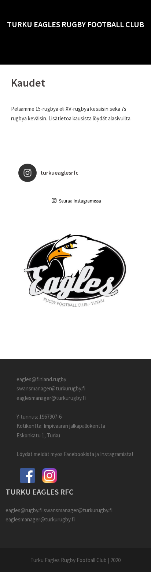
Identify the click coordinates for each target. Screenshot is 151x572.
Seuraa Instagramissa (80, 201)
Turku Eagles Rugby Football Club (75, 24)
